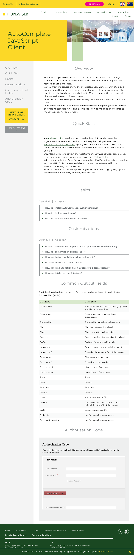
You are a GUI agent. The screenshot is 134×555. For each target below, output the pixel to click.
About (7, 530)
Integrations (61, 12)
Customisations (15, 84)
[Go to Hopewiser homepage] (15, 14)
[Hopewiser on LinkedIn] (126, 531)
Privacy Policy (21, 530)
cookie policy (106, 551)
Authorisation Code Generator (59, 144)
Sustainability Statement (55, 530)
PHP (104, 157)
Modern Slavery (77, 530)
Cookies (36, 530)
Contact (128, 16)
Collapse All (61, 201)
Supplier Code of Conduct (16, 535)
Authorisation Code (14, 100)
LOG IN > (112, 4)
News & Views (123, 12)
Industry (115, 16)
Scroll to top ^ (17, 129)
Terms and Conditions (41, 535)
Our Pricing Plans (104, 12)
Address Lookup (55, 138)
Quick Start (12, 73)
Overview (11, 67)
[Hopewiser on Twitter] (120, 531)
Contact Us (8, 4)
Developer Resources (83, 12)
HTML (96, 157)
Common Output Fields (16, 92)
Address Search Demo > (28, 4)
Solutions (45, 12)
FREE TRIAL (94, 4)
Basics (9, 78)
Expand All (44, 201)
